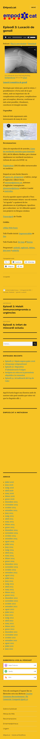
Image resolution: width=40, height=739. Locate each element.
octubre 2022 (10, 604)
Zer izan (21, 242)
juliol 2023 (9, 578)
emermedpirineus (12, 290)
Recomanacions (9, 719)
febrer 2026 (10, 496)
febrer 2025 (10, 524)
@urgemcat (18, 177)
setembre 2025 (11, 510)
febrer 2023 (9, 592)
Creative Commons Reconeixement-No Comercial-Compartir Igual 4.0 (17, 696)
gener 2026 (9, 499)
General (5, 292)
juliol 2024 (9, 544)
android (16, 248)
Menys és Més (9, 714)
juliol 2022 (9, 612)
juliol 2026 (9, 482)
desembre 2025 (11, 502)
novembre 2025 (11, 505)
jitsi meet (7, 250)
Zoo (4, 236)
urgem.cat (9, 177)
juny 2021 (9, 649)
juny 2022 (9, 615)
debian (32, 248)
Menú (33, 7)
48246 (25, 78)
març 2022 (9, 623)
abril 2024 (9, 553)
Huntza (30, 242)
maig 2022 (9, 618)
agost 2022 (9, 609)
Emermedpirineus (10, 724)
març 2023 (9, 590)
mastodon (8, 191)
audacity (15, 250)
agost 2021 (9, 643)
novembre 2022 (11, 601)
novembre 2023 (11, 567)
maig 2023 (9, 584)
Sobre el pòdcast (10, 709)
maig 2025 (9, 516)
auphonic (24, 248)
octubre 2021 (10, 638)
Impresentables (25, 233)
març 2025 (9, 522)
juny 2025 (9, 513)
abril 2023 (9, 587)
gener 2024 (9, 561)
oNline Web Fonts (10, 228)
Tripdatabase (8, 166)
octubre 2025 (10, 508)
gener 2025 (9, 527)
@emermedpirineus (11, 188)
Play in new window (18, 44)
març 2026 (9, 493)
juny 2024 (9, 547)
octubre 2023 (10, 570)
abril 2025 (9, 519)
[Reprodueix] (6, 37)
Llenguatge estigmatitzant (16, 364)
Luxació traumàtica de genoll (15, 82)
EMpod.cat (9, 7)
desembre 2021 (11, 632)
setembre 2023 (11, 573)
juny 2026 (9, 485)
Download (32, 44)
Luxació (23, 292)
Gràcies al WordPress (19, 735)
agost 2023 (9, 575)
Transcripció (8, 217)
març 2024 (9, 556)
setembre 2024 (11, 539)
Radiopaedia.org (10, 78)
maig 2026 (9, 488)
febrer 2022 (10, 626)
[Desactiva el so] (28, 37)
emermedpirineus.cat (13, 183)
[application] (20, 37)
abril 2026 (9, 491)
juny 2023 (9, 581)
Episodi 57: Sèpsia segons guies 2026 (20, 361)
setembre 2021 (11, 640)
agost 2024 (9, 541)
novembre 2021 (11, 635)
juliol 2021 (9, 646)
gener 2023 (9, 595)
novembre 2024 (11, 533)
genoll (18, 292)
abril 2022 (9, 621)
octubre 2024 (10, 536)
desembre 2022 (11, 598)
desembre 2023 (11, 564)
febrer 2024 (10, 558)
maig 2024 (9, 550)
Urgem (6, 729)
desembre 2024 (11, 530)
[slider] (33, 37)
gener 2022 (9, 629)
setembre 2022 (11, 606)
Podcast (11, 292)
